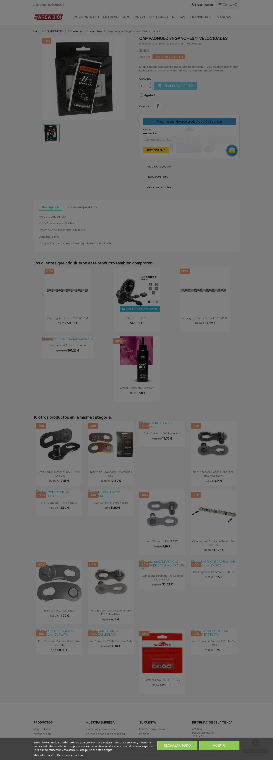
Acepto (219, 745)
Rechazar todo (177, 745)
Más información (44, 755)
